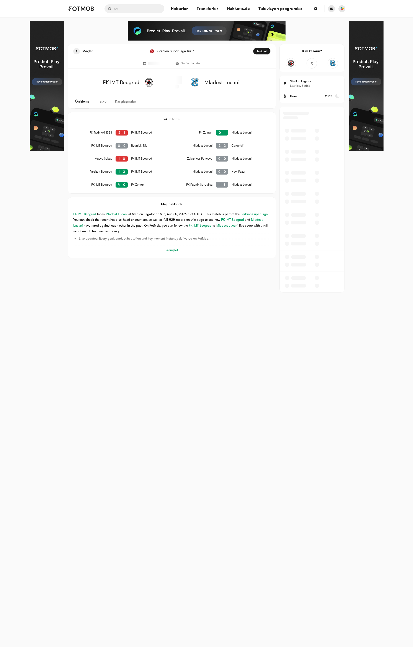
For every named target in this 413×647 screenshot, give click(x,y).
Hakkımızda (238, 8)
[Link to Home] (81, 9)
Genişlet (172, 250)
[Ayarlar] (315, 8)
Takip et (262, 51)
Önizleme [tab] (82, 101)
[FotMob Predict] (47, 86)
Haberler (179, 9)
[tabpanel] (206, 168)
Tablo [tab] (102, 101)
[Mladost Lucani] (333, 63)
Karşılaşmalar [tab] (125, 101)
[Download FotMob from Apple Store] (331, 8)
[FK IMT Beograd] (291, 63)
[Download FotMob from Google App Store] (341, 8)
